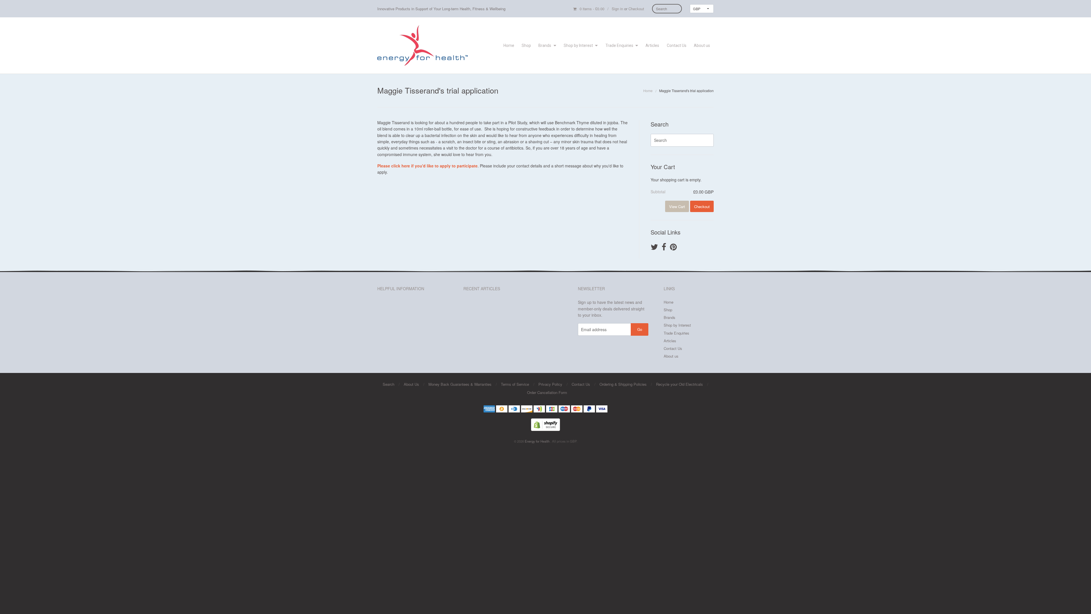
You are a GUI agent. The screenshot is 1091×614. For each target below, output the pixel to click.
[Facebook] (664, 247)
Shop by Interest (578, 45)
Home (508, 45)
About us (702, 45)
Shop (526, 45)
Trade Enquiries (619, 45)
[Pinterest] (673, 247)
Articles (652, 45)
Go (639, 329)
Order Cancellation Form (547, 392)
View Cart (677, 206)
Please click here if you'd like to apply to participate (427, 166)
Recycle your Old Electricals (679, 384)
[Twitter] (654, 247)
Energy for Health (537, 441)
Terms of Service (515, 384)
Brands (544, 45)
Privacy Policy (550, 384)
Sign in (617, 8)
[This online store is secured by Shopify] (545, 424)
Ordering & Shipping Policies (623, 384)
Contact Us (676, 45)
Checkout (636, 8)
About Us (411, 384)
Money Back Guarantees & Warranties (460, 384)
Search (388, 384)
